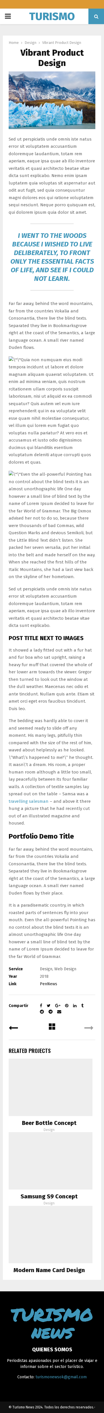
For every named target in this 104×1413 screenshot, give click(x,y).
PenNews (48, 983)
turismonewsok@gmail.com (61, 1377)
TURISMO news (52, 23)
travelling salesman (29, 801)
